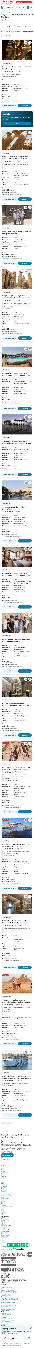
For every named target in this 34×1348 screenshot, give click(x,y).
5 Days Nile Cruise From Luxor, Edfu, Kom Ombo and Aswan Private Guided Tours (16, 375)
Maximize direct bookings (8, 1309)
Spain (2, 1209)
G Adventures (5, 1220)
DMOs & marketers (6, 1321)
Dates (18, 26)
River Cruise (4, 1232)
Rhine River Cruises (6, 1206)
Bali (2, 1179)
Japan (2, 1183)
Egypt (2, 1175)
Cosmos (3, 1219)
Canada (3, 1212)
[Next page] (13, 1121)
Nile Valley (16, 86)
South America (5, 1174)
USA (2, 1214)
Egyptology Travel (18, 184)
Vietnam (3, 1190)
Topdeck (3, 1223)
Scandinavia (4, 1204)
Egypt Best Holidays (19, 323)
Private (3, 1242)
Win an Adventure (9, 1291)
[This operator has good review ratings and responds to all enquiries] (25, 393)
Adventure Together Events (8, 1302)
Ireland (3, 1201)
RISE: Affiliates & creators (8, 1320)
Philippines (4, 1186)
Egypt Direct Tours (19, 796)
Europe (3, 1171)
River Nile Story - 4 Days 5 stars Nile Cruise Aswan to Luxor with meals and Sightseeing (16, 1078)
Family (3, 1240)
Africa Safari (4, 1234)
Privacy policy (26, 1343)
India (2, 1182)
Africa (2, 1167)
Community (4, 1297)
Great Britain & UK (6, 1195)
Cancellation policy (6, 1295)
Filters (8, 26)
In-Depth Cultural (5, 1235)
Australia (3, 1169)
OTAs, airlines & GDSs (7, 1322)
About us (3, 1286)
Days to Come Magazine (8, 1290)
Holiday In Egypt (18, 873)
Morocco (3, 1176)
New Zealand (4, 1184)
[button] (17, 99)
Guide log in (4, 1316)
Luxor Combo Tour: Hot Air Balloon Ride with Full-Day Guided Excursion (16, 641)
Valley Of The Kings (5, 12)
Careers (6, 1287)
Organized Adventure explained (9, 1299)
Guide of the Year (6, 1313)
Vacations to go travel (19, 948)
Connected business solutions (9, 1301)
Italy (2, 1202)
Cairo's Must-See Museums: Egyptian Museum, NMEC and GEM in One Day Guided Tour (16, 705)
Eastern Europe (5, 1194)
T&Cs (21, 1343)
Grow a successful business (8, 1305)
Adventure (4, 1227)
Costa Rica (4, 1213)
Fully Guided (14, 12)
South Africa (4, 1178)
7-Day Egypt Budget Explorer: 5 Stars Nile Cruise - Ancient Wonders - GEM (16, 1002)
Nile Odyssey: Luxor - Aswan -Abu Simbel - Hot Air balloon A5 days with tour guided (16, 770)
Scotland (3, 1208)
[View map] (25, 42)
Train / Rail (4, 1238)
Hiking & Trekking (6, 1229)
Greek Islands (5, 1198)
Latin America (5, 1172)
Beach (3, 1239)
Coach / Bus (4, 1236)
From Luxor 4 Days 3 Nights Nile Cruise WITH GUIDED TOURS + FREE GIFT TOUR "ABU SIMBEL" (15, 159)
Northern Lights (5, 1231)
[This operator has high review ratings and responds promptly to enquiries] (27, 323)
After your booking (6, 1294)
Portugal (3, 1205)
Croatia (3, 1191)
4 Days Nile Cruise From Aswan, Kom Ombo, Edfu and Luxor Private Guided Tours (16, 443)
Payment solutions (6, 1306)
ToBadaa (16, 90)
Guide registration (6, 1314)
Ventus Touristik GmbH (20, 525)
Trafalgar (3, 1224)
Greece (3, 1197)
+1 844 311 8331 (5, 1159)
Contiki (3, 1217)
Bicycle (3, 1228)
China (2, 1180)
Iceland (3, 1199)
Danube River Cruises (7, 1193)
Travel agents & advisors (8, 1318)
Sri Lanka (3, 1187)
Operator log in (5, 1310)
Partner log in (4, 1324)
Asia (2, 1168)
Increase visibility (5, 1307)
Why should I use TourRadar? (9, 1292)
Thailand (3, 1189)
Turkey (3, 1210)
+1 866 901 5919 (8, 3)
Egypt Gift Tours (18, 393)
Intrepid (3, 1221)
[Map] (9, 35)
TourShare (16, 1027)
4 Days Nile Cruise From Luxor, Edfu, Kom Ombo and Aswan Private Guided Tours (16, 575)
